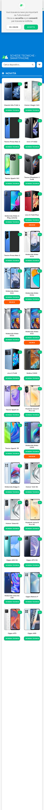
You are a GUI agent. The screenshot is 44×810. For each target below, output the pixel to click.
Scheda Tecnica (12, 110)
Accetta (31, 27)
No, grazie (13, 27)
